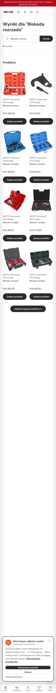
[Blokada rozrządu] (15, 84)
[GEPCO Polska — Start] (8, 12)
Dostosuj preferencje (13, 677)
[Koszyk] (31, 12)
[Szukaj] (18, 12)
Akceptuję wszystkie (28, 667)
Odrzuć (28, 672)
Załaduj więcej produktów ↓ (28, 309)
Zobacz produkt (15, 121)
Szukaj (46, 38)
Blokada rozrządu (11, 105)
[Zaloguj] (24, 12)
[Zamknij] (49, 641)
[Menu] (37, 12)
